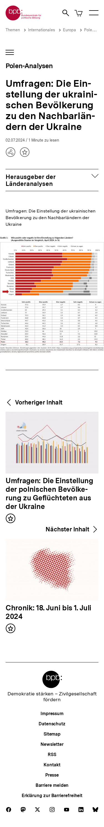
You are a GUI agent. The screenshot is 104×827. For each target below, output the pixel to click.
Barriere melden (52, 785)
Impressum (52, 713)
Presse (52, 775)
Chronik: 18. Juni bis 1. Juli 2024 (48, 612)
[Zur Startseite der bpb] (24, 19)
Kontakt (52, 764)
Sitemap (52, 734)
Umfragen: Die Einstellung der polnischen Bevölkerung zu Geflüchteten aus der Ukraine (49, 493)
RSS (52, 754)
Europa (69, 30)
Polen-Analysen (29, 66)
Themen (13, 30)
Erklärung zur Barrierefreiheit (52, 795)
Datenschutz (52, 723)
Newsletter (52, 744)
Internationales (41, 30)
